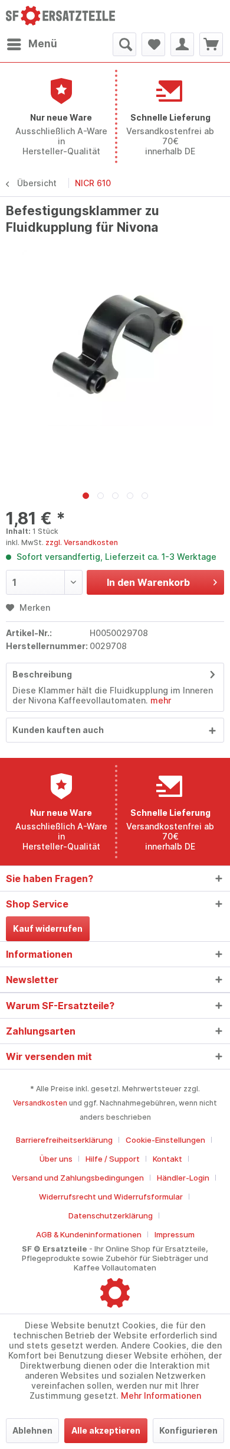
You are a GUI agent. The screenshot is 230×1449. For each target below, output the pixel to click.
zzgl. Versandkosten (81, 542)
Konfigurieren (188, 1430)
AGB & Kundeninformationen (89, 1234)
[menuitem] (31, 44)
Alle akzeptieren (105, 1430)
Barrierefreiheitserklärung (64, 1140)
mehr (159, 700)
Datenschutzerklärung (110, 1215)
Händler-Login (183, 1177)
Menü (42, 44)
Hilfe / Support (113, 1158)
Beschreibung (42, 674)
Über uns (56, 1158)
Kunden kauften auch (58, 730)
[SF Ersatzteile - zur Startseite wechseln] (60, 16)
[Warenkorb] (211, 44)
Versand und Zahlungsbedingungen (78, 1177)
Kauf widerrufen (48, 928)
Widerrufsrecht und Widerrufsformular (111, 1196)
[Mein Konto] (182, 44)
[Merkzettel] (153, 44)
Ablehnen (32, 1430)
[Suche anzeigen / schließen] (124, 44)
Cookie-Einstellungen (165, 1140)
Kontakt (167, 1158)
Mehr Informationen (161, 1395)
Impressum (175, 1234)
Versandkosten (40, 1102)
